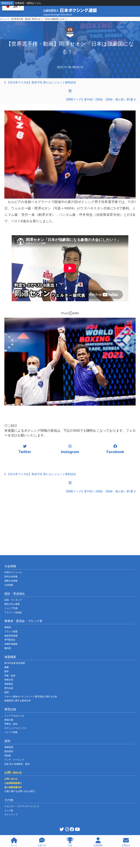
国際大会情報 (11, 580)
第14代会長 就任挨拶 (14, 663)
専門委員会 (9, 639)
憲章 (6, 671)
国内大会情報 (11, 576)
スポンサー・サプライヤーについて (21, 806)
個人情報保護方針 (13, 787)
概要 (6, 667)
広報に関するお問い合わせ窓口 (19, 791)
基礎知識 (8, 747)
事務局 (7, 627)
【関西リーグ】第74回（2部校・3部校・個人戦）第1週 (99, 99)
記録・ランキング (13, 599)
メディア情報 (11, 732)
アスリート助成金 (13, 612)
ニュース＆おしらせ (14, 715)
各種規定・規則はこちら (28, 2)
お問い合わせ (11, 778)
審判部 (7, 648)
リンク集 (8, 810)
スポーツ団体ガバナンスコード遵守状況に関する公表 (30, 696)
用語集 (7, 755)
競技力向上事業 (12, 604)
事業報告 (8, 683)
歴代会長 (8, 688)
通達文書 (8, 719)
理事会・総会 (11, 723)
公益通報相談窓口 (13, 783)
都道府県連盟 (11, 635)
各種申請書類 (11, 644)
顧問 (6, 692)
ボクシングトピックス (15, 728)
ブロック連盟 (11, 631)
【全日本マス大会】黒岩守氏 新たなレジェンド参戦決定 (41, 82)
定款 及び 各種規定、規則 (17, 764)
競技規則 (8, 751)
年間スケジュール (13, 572)
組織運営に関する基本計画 (17, 700)
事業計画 (8, 679)
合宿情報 (8, 585)
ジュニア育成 (11, 608)
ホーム (3, 19)
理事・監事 (9, 675)
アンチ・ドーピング (14, 759)
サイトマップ (11, 814)
